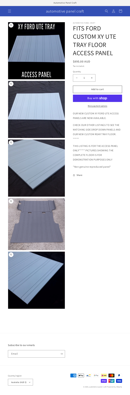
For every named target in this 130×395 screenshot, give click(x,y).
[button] (9, 11)
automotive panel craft (97, 387)
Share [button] (79, 175)
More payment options (97, 106)
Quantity (77, 71)
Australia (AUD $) (19, 382)
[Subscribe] (61, 354)
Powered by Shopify (114, 387)
